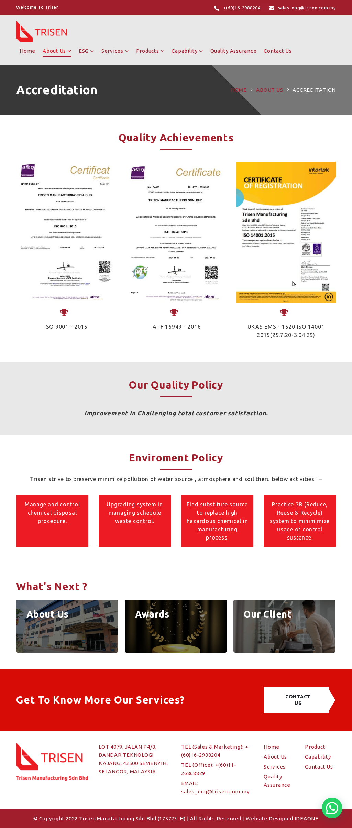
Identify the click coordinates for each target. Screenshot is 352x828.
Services (112, 51)
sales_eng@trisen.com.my (215, 791)
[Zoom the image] (66, 232)
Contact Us (278, 51)
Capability (185, 51)
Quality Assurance (233, 51)
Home (27, 51)
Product (315, 747)
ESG (84, 51)
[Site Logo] (42, 31)
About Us (54, 51)
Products (147, 51)
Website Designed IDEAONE (282, 818)
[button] (332, 808)
